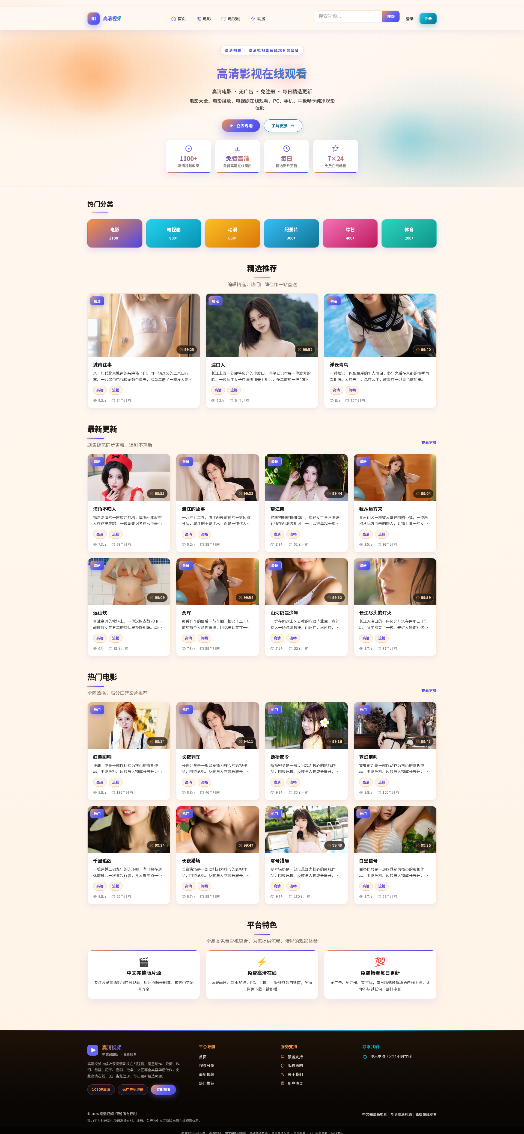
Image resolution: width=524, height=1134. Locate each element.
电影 (207, 18)
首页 (182, 18)
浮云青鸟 (339, 364)
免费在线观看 (426, 1114)
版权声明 (295, 1065)
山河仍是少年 (284, 612)
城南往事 (102, 364)
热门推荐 (206, 1083)
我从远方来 (370, 508)
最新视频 (206, 1074)
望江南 (277, 508)
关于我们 (295, 1074)
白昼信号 (368, 860)
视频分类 (206, 1065)
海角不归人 (104, 508)
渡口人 (218, 364)
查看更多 (429, 442)
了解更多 (279, 125)
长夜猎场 (191, 860)
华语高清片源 (401, 1114)
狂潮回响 (102, 756)
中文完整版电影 (374, 1114)
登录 (409, 18)
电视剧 (234, 18)
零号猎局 (279, 860)
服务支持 (295, 1056)
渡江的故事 (193, 508)
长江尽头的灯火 (375, 612)
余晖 (186, 612)
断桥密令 (279, 756)
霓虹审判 (368, 756)
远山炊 (100, 612)
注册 (428, 18)
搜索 (391, 16)
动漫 (261, 18)
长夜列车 (191, 756)
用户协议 (295, 1083)
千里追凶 (102, 860)
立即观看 (244, 125)
